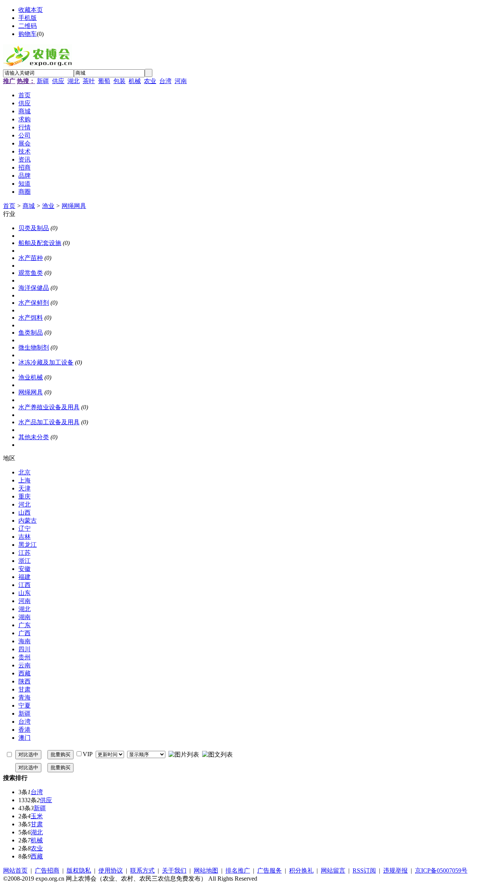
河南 (181, 81)
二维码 (27, 26)
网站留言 (333, 870)
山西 (24, 512)
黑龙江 (27, 544)
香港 (24, 729)
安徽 (24, 569)
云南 (24, 665)
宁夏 (24, 705)
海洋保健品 (33, 287)
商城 (29, 206)
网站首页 (15, 870)
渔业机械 (30, 377)
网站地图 (206, 870)
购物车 (27, 34)
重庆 (24, 496)
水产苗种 (30, 258)
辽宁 (24, 528)
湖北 (73, 81)
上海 (24, 480)
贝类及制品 (33, 228)
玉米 (37, 816)
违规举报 (395, 870)
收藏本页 (30, 10)
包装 (119, 81)
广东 (24, 625)
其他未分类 (33, 437)
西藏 (24, 673)
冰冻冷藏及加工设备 (46, 362)
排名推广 (237, 870)
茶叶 (89, 81)
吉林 (24, 536)
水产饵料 (30, 317)
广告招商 (47, 870)
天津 (24, 488)
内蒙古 (27, 520)
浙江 (24, 560)
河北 (24, 504)
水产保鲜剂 (33, 302)
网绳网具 (74, 206)
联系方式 (142, 870)
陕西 (24, 681)
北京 (24, 472)
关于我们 (174, 870)
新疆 (43, 81)
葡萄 (104, 81)
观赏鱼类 (30, 273)
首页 (9, 206)
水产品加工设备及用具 (49, 422)
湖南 (24, 617)
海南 (24, 641)
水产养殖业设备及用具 (49, 407)
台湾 (165, 81)
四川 (24, 649)
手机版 (27, 18)
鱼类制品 (30, 332)
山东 (24, 593)
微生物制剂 (33, 347)
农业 (150, 81)
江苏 (24, 552)
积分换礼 (301, 870)
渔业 (48, 206)
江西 (24, 585)
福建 (24, 577)
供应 (58, 81)
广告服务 (269, 870)
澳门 (24, 737)
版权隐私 (79, 870)
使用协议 (110, 870)
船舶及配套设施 (39, 243)
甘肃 (24, 689)
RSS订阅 (364, 870)
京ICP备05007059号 (441, 870)
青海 (24, 697)
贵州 (24, 657)
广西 (24, 633)
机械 (135, 81)
